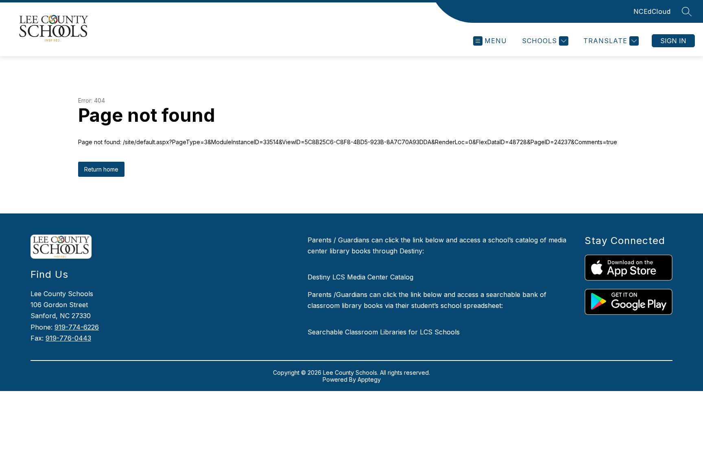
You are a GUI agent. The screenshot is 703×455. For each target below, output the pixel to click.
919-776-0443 (68, 338)
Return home (101, 169)
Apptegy (369, 379)
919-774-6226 (77, 327)
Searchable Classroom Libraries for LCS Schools (384, 332)
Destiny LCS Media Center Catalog (360, 277)
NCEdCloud (652, 11)
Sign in (673, 41)
